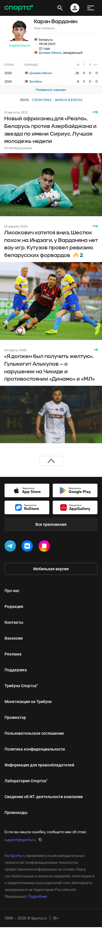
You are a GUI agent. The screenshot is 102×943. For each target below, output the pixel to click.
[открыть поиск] (60, 8)
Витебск (35, 81)
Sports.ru (17, 855)
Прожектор (15, 717)
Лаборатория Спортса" (26, 781)
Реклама (13, 654)
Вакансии (14, 638)
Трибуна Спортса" (21, 685)
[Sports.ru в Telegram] (11, 547)
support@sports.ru (20, 839)
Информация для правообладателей (39, 765)
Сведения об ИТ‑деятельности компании (44, 796)
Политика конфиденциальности (35, 749)
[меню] (90, 8)
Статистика (42, 100)
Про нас (12, 590)
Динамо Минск (50, 52)
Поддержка (16, 670)
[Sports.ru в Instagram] (45, 547)
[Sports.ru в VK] (28, 547)
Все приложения (51, 524)
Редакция (14, 606)
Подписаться (19, 46)
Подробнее (37, 896)
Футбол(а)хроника (18, 148)
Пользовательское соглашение (34, 733)
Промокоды (16, 812)
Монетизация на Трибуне (28, 701)
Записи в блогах (68, 100)
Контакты (14, 622)
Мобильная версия (51, 569)
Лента (24, 100)
